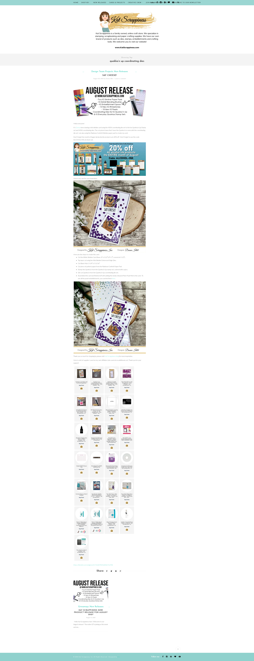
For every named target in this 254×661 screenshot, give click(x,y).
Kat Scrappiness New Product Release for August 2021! (91, 612)
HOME (75, 2)
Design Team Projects (102, 72)
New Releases (99, 2)
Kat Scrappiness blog (112, 356)
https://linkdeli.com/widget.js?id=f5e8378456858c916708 (93, 565)
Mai (118, 657)
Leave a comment (120, 78)
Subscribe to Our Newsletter (187, 2)
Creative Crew (134, 2)
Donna (78, 127)
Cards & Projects (117, 2)
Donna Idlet (109, 78)
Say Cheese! (109, 75)
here (113, 278)
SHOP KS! (85, 2)
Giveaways (83, 607)
